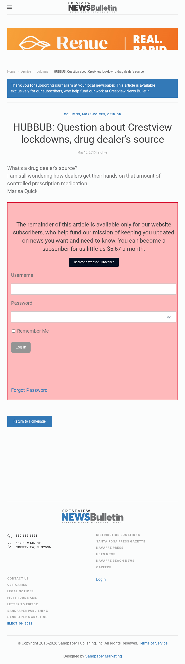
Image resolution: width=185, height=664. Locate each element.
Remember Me (32, 331)
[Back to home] (92, 7)
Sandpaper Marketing (103, 656)
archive (102, 152)
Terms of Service (153, 643)
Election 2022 (19, 623)
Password (21, 303)
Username (22, 275)
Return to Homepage (29, 421)
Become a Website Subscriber (94, 262)
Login (101, 579)
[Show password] (169, 316)
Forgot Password (29, 390)
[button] (9, 7)
